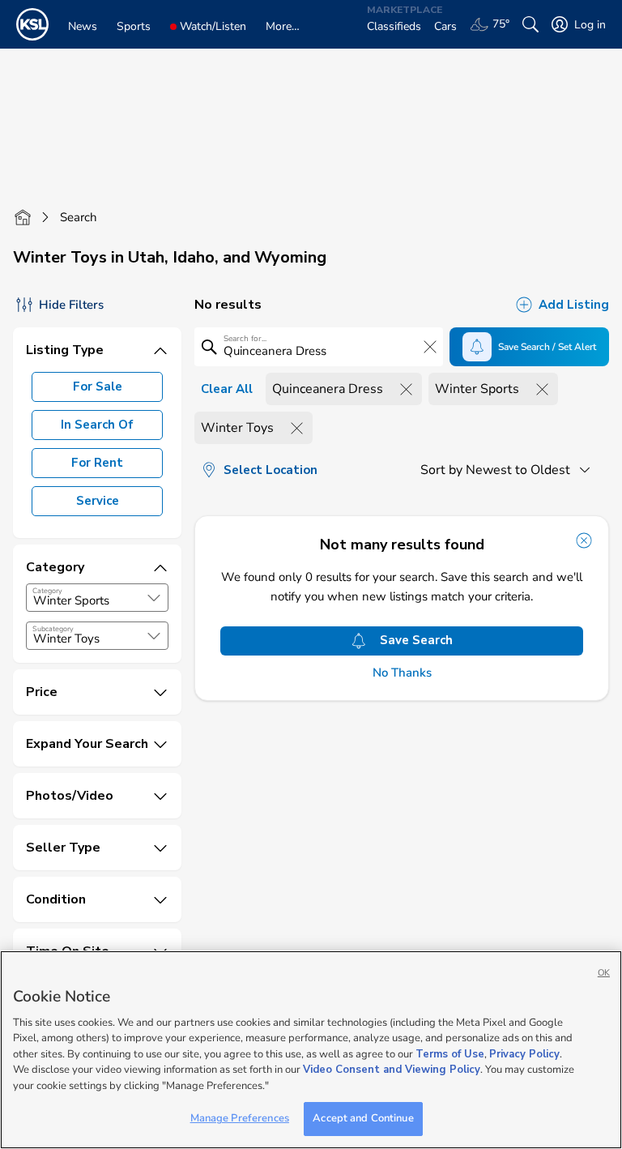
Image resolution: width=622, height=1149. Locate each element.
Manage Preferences (239, 1118)
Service (97, 501)
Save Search (416, 640)
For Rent (97, 463)
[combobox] (97, 597)
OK (604, 973)
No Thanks (402, 673)
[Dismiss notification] (584, 540)
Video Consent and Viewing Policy (391, 1069)
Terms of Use (449, 1054)
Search (78, 217)
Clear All (227, 389)
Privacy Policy (524, 1054)
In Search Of (97, 424)
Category (47, 591)
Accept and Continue (363, 1118)
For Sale (97, 386)
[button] (154, 598)
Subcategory (53, 629)
